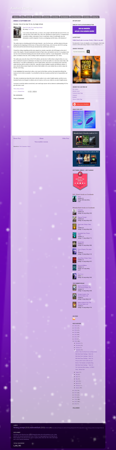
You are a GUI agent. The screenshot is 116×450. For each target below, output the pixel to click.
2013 (75, 401)
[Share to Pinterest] (36, 91)
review (47, 427)
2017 (75, 392)
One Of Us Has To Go (28, 27)
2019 (75, 341)
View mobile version (41, 142)
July (77, 374)
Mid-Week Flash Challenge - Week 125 (84, 356)
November (78, 345)
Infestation (80, 210)
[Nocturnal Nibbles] (75, 268)
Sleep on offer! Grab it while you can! (84, 360)
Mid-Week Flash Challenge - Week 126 (84, 354)
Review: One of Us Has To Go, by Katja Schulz (86, 351)
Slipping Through (82, 217)
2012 (75, 403)
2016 (75, 395)
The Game (80, 274)
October (78, 347)
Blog (22, 17)
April (77, 381)
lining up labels (91, 427)
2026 (75, 325)
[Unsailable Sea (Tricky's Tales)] (75, 235)
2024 (75, 330)
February (78, 385)
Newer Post (17, 138)
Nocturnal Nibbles (82, 265)
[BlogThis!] (30, 91)
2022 (75, 334)
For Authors (87, 17)
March (77, 383)
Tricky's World (37, 17)
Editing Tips (95, 17)
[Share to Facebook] (34, 91)
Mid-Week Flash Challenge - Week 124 (84, 358)
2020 (75, 339)
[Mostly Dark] (75, 244)
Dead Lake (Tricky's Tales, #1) (84, 225)
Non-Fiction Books (76, 17)
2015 (75, 397)
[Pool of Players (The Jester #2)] (75, 252)
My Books (46, 17)
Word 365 (76, 427)
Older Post (65, 138)
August (77, 372)
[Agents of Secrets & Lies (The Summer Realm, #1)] (75, 288)
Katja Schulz (39, 27)
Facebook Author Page (78, 93)
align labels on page (83, 427)
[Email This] (28, 91)
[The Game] (75, 276)
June (77, 376)
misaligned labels (99, 427)
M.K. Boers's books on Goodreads (83, 194)
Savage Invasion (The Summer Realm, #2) (83, 295)
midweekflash (35, 427)
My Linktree (75, 89)
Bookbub (75, 97)
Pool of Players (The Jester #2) (85, 250)
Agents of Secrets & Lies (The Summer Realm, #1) (84, 286)
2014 (75, 399)
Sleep (79, 196)
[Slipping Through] (75, 219)
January (77, 387)
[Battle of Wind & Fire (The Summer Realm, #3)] (75, 305)
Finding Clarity (21, 8)
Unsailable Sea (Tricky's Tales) (84, 234)
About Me (28, 17)
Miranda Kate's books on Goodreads (84, 208)
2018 (75, 390)
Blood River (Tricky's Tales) (85, 258)
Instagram (75, 95)
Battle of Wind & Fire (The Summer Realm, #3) (84, 303)
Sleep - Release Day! (80, 369)
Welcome (16, 17)
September (78, 349)
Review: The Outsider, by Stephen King (84, 362)
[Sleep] (75, 199)
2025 (75, 328)
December (78, 343)
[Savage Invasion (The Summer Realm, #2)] (75, 296)
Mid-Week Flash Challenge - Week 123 (84, 365)
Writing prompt (19, 427)
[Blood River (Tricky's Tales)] (75, 260)
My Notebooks (64, 17)
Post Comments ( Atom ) (25, 146)
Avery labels (54, 427)
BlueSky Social (76, 91)
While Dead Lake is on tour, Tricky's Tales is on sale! (88, 40)
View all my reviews (18, 88)
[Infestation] (75, 212)
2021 (75, 336)
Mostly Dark (81, 242)
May (77, 379)
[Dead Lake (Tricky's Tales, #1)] (75, 227)
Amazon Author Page (77, 99)
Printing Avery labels (62, 427)
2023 (75, 332)
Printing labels (70, 427)
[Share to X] (32, 91)
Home (41, 138)
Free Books (55, 17)
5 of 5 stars (31, 29)
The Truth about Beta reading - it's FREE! (84, 367)
